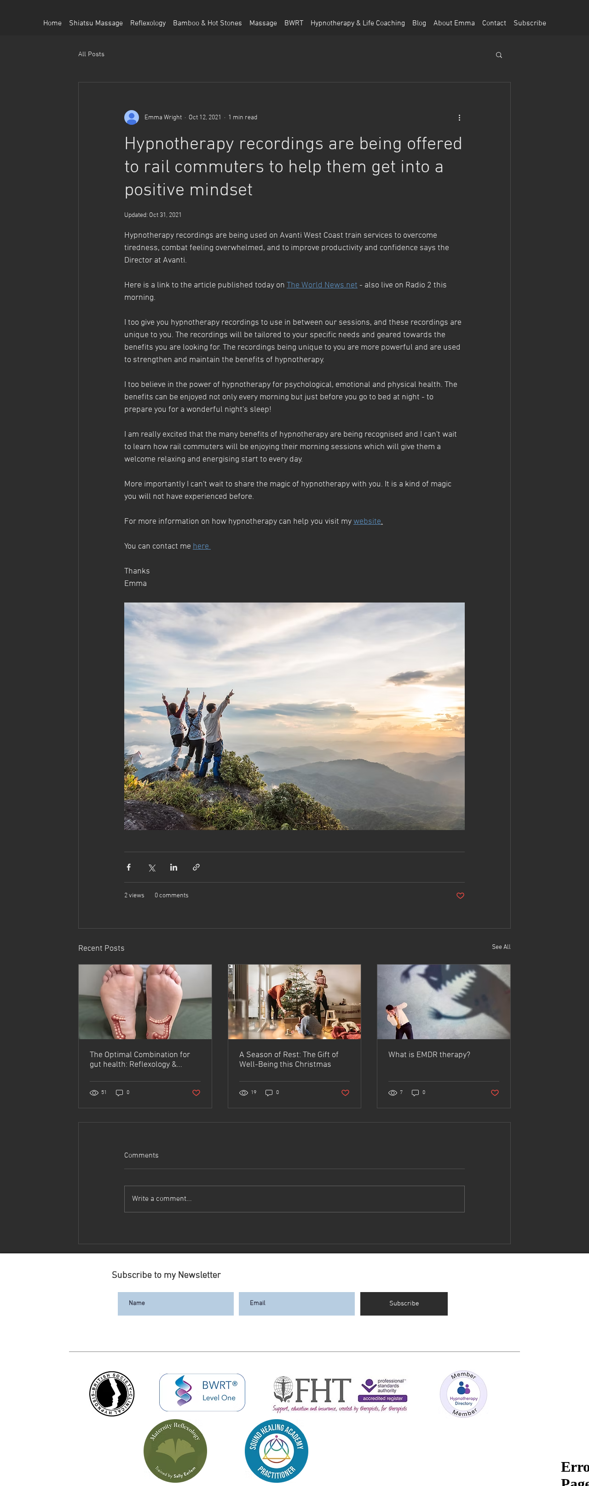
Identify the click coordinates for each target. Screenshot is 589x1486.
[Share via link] (196, 867)
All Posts (91, 54)
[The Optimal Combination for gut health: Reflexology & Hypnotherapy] (145, 1002)
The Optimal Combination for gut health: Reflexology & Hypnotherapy (140, 1060)
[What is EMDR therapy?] (443, 1002)
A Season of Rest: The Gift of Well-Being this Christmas (289, 1060)
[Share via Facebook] (128, 867)
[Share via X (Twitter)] (151, 867)
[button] (499, 54)
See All (501, 947)
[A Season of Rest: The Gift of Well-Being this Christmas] (294, 1002)
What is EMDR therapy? (429, 1055)
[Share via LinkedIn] (173, 867)
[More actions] (459, 117)
